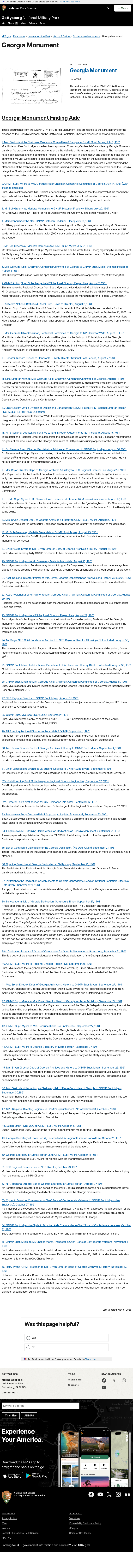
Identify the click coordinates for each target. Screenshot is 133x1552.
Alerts (12, 23)
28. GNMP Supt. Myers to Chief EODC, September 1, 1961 (35, 714)
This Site (11, 1415)
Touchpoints (90, 1359)
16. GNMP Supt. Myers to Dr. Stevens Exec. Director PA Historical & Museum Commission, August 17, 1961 (64, 499)
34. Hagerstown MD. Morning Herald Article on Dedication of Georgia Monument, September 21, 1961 (61, 831)
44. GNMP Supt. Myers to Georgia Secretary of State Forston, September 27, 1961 (50, 1046)
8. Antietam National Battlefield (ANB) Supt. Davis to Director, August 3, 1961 (47, 304)
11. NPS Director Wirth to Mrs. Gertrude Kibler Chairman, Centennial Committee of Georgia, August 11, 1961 (64, 378)
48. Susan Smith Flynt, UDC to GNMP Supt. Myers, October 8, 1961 (41, 1125)
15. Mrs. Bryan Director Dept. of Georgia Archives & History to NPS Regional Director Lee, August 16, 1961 (64, 470)
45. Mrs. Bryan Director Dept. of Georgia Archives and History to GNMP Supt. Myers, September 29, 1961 (63, 1067)
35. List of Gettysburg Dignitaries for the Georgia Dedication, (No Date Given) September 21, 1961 (58, 847)
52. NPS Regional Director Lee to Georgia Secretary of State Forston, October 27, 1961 (52, 1183)
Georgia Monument (93, 70)
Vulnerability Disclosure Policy (85, 1523)
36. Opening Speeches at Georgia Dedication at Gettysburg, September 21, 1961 (48, 864)
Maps (23, 23)
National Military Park (30, 17)
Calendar (33, 23)
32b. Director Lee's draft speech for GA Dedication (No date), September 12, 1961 (49, 802)
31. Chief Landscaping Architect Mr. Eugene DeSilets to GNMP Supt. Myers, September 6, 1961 (57, 768)
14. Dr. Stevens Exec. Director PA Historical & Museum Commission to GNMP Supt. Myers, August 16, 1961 (64, 449)
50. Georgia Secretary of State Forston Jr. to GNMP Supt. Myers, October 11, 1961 (50, 1154)
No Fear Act (75, 1513)
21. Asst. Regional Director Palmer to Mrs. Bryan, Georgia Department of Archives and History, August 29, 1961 (66, 577)
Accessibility (8, 1513)
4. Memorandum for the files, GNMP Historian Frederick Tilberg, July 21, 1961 (46, 221)
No (33, 1347)
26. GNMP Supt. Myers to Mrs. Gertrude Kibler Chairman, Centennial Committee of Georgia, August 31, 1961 (64, 681)
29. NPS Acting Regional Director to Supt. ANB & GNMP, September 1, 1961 (46, 731)
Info (3, 23)
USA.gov (73, 1528)
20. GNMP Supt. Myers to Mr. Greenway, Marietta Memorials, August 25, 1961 (47, 561)
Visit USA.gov (81, 1545)
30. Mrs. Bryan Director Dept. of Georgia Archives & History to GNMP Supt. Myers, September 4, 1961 (61, 748)
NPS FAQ (6, 1537)
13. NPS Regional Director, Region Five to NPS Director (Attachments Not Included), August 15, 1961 (61, 432)
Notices (6, 1528)
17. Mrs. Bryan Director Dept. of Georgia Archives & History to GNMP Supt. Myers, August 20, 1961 (59, 519)
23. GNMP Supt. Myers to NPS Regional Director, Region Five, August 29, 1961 (48, 615)
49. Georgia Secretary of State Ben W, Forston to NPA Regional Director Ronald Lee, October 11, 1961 (61, 1138)
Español (74, 1385)
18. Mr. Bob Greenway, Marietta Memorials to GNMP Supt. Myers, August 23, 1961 (50, 532)
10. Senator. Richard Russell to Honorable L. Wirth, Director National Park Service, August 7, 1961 (58, 358)
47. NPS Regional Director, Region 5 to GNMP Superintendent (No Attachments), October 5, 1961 (59, 1109)
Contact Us (9, 1392)
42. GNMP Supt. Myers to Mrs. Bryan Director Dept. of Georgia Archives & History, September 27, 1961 (62, 1001)
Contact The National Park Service (20, 1533)
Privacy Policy (9, 1518)
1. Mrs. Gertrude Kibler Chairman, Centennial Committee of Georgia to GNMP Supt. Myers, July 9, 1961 (61, 142)
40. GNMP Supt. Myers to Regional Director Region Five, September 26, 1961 (47, 963)
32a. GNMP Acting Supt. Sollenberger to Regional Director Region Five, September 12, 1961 (55, 781)
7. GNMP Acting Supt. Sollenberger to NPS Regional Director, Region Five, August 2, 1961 (54, 283)
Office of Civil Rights (80, 1533)
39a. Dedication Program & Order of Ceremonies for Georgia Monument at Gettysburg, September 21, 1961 (64, 951)
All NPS (29, 1415)
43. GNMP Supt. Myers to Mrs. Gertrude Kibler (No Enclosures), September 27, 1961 (51, 1026)
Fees (42, 23)
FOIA (4, 1523)
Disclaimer (74, 1518)
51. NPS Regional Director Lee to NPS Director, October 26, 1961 (39, 1167)
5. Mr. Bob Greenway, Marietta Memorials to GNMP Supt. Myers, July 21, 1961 (47, 246)
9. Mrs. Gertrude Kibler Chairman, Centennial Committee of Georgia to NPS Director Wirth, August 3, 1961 (63, 333)
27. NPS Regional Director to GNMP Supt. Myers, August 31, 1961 (40, 698)
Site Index (76, 1379)
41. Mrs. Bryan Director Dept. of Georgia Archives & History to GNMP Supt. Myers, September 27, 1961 (62, 984)
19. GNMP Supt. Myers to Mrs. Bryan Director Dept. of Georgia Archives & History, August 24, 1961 (59, 548)
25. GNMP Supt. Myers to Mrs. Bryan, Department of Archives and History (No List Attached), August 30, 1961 (66, 665)
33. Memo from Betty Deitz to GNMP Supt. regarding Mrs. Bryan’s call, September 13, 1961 (55, 814)
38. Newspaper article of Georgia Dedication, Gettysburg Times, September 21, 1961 (51, 901)
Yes (34, 1337)
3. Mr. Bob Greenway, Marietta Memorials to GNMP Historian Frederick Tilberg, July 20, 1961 (55, 208)
